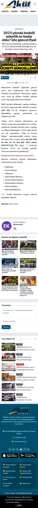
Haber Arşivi (26, 483)
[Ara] (35, 4)
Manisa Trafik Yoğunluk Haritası (25, 472)
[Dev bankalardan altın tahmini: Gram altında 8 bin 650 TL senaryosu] (10, 281)
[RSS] (28, 449)
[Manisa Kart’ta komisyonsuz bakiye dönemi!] (10, 263)
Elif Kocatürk (10, 82)
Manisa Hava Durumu (25, 466)
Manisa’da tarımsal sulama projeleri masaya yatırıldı (26, 378)
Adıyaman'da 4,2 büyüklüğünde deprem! (25, 368)
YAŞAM (19, 344)
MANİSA (14, 11)
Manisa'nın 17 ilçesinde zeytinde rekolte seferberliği (26, 348)
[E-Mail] (15, 229)
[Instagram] (17, 449)
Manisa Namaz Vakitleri (9, 472)
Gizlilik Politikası (26, 502)
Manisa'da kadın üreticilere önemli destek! (8, 253)
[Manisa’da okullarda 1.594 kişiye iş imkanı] (28, 245)
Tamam (19, 505)
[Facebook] (10, 449)
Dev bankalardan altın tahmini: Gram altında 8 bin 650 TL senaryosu (10, 288)
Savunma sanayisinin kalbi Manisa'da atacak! (27, 270)
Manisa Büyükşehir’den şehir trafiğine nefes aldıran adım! (24, 398)
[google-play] (28, 456)
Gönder (6, 327)
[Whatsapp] (24, 449)
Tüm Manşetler (27, 477)
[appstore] (10, 456)
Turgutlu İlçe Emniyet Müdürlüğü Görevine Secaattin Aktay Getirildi (26, 358)
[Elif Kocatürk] (6, 226)
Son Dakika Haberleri (7, 484)
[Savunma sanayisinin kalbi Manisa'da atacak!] (28, 263)
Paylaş (6, 77)
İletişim (13, 493)
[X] (13, 449)
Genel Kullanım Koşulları (24, 493)
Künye (7, 493)
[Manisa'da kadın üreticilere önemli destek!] (10, 245)
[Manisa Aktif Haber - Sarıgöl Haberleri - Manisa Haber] (18, 4)
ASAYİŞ (32, 11)
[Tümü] (35, 339)
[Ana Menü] (2, 4)
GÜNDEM (24, 11)
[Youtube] (20, 449)
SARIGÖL (5, 11)
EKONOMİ (19, 29)
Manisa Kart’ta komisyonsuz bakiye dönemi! (9, 270)
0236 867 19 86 (20, 437)
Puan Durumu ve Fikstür (9, 478)
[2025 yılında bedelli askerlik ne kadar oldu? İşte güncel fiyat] (19, 64)
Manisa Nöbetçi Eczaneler (9, 466)
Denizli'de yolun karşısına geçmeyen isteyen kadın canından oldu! (25, 388)
